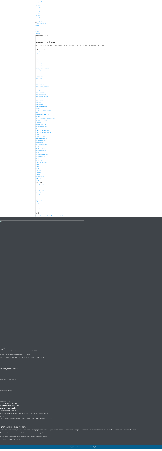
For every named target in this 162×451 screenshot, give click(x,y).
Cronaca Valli (39, 76)
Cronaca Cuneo (39, 72)
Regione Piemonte (40, 150)
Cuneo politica (39, 90)
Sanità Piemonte (40, 156)
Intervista (38, 122)
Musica (37, 134)
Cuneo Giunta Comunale (42, 86)
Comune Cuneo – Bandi (42, 68)
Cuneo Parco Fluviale (41, 88)
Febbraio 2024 (39, 209)
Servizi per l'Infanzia (41, 162)
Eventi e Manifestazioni (42, 114)
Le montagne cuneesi (41, 126)
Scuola (37, 158)
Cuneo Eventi (39, 82)
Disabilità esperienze (41, 106)
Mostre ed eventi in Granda (43, 132)
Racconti (37, 146)
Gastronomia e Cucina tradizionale (45, 118)
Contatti (37, 33)
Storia (37, 168)
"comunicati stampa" (39, 215)
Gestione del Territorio (41, 120)
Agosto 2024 (38, 197)
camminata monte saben (58, 215)
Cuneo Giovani (39, 84)
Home (37, 25)
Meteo (37, 31)
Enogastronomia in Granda (43, 110)
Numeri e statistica (40, 140)
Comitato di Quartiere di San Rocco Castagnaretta (49, 66)
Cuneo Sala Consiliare (41, 96)
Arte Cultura (38, 58)
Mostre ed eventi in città (42, 130)
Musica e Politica (40, 136)
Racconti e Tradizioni (41, 148)
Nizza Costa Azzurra (41, 138)
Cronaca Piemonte (40, 74)
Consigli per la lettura (41, 70)
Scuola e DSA (39, 160)
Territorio (38, 170)
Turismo (37, 174)
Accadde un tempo (40, 52)
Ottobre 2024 (39, 193)
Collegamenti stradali (41, 62)
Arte (36, 56)
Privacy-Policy (68, 447)
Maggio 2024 (39, 203)
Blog (36, 29)
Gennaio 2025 (39, 189)
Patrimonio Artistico (41, 144)
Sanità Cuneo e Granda (42, 154)
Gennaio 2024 (39, 211)
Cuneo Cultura (39, 80)
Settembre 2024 (39, 195)
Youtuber (38, 180)
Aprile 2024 (38, 205)
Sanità (37, 152)
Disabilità (38, 102)
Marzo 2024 (38, 207)
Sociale (37, 164)
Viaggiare (38, 178)
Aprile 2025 (38, 187)
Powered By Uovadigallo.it (90, 447)
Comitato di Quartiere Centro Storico (45, 64)
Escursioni (38, 112)
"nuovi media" (48, 215)
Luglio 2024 (38, 199)
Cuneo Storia (39, 98)
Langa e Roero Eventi (41, 124)
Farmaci (37, 116)
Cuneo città (38, 78)
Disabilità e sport (40, 104)
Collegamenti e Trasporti (42, 60)
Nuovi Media (39, 142)
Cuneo (65, 215)
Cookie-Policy (76, 447)
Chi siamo (38, 27)
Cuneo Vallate (39, 100)
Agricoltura (38, 54)
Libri (36, 128)
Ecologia (37, 108)
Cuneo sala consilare (41, 94)
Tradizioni (38, 172)
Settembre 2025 (39, 185)
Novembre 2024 (39, 191)
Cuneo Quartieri (40, 92)
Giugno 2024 (39, 201)
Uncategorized (39, 176)
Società (37, 166)
